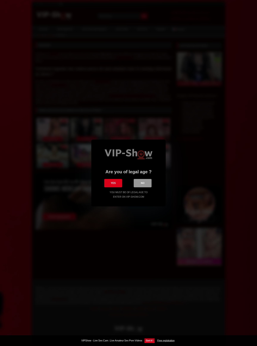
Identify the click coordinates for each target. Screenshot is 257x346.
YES (113, 183)
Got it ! (149, 340)
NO (142, 183)
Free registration (166, 340)
